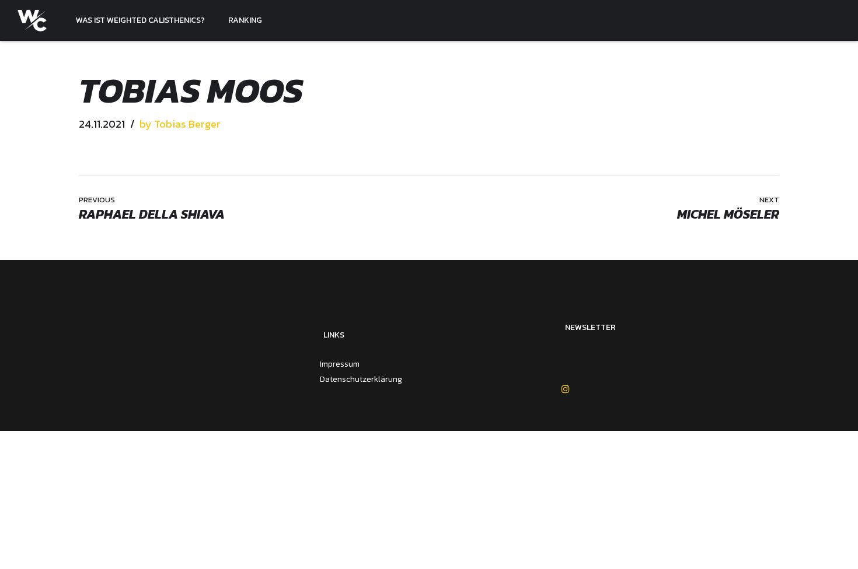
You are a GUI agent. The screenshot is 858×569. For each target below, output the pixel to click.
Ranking (245, 20)
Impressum (340, 364)
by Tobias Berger (180, 124)
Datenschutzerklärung (361, 379)
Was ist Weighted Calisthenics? (140, 20)
